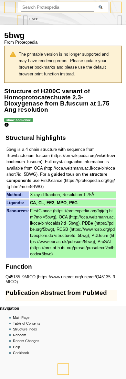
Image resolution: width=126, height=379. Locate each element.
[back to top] (63, 369)
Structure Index (25, 329)
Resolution (72, 195)
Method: (14, 195)
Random (19, 335)
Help (16, 347)
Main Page (21, 317)
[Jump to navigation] (10, 7)
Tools (119, 18)
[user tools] (116, 7)
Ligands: (15, 203)
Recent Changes (26, 341)
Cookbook (21, 353)
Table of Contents (26, 323)
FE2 (50, 203)
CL (41, 203)
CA (33, 203)
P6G (73, 203)
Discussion (25, 18)
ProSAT (105, 242)
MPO (62, 203)
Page (19, 18)
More (33, 18)
